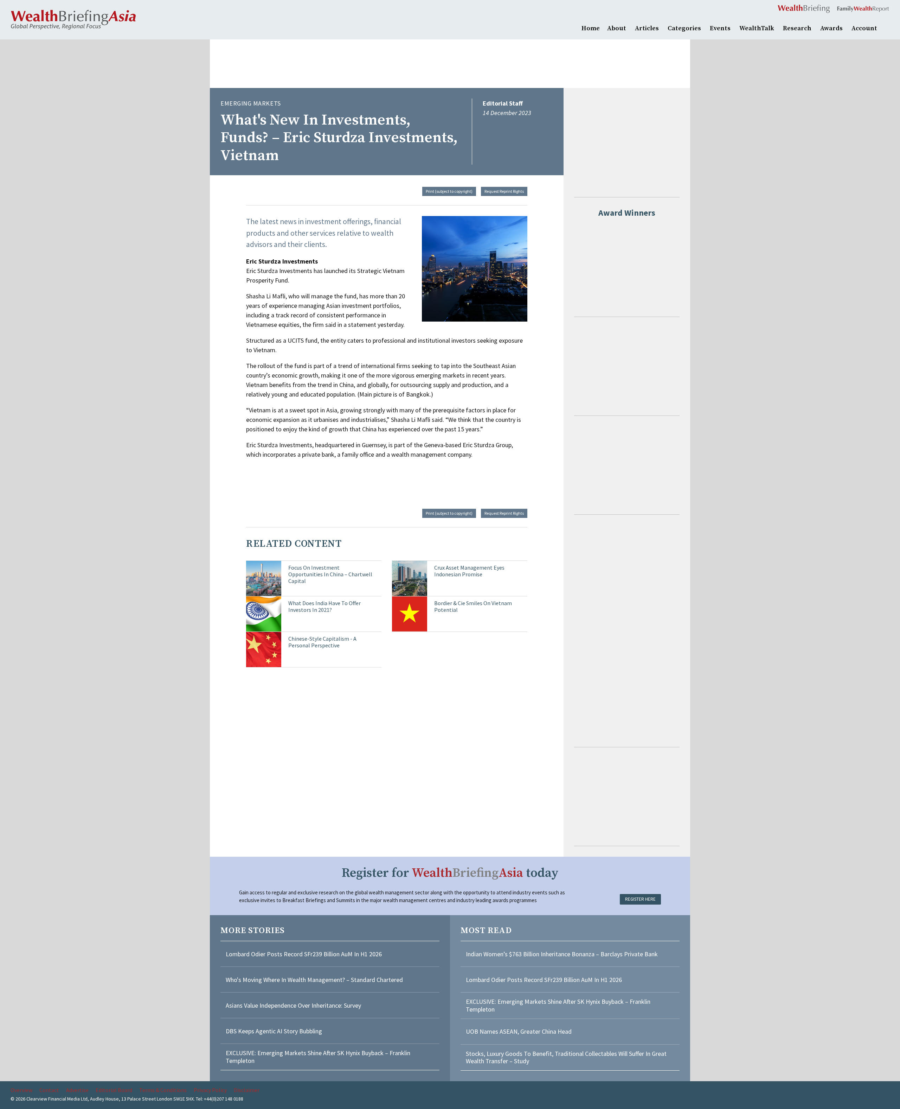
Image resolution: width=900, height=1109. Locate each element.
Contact (49, 1090)
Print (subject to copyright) (449, 191)
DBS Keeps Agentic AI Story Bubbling (274, 1031)
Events (720, 28)
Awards (831, 28)
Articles (647, 28)
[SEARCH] (885, 27)
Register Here (640, 899)
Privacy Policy (210, 1090)
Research (797, 28)
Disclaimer (246, 1090)
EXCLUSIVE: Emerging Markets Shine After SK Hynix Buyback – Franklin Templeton (318, 1057)
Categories (684, 28)
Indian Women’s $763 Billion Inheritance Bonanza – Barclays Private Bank (562, 954)
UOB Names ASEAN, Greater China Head (519, 1031)
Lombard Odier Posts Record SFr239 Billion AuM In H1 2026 (304, 954)
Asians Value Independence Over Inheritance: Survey (293, 1005)
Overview (21, 1090)
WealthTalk (756, 28)
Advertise (77, 1090)
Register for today (450, 873)
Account (864, 28)
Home (590, 28)
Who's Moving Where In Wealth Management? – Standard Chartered (314, 980)
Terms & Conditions (163, 1090)
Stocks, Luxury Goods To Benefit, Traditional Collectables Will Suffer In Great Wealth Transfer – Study (566, 1057)
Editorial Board (114, 1090)
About (616, 28)
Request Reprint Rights (504, 191)
